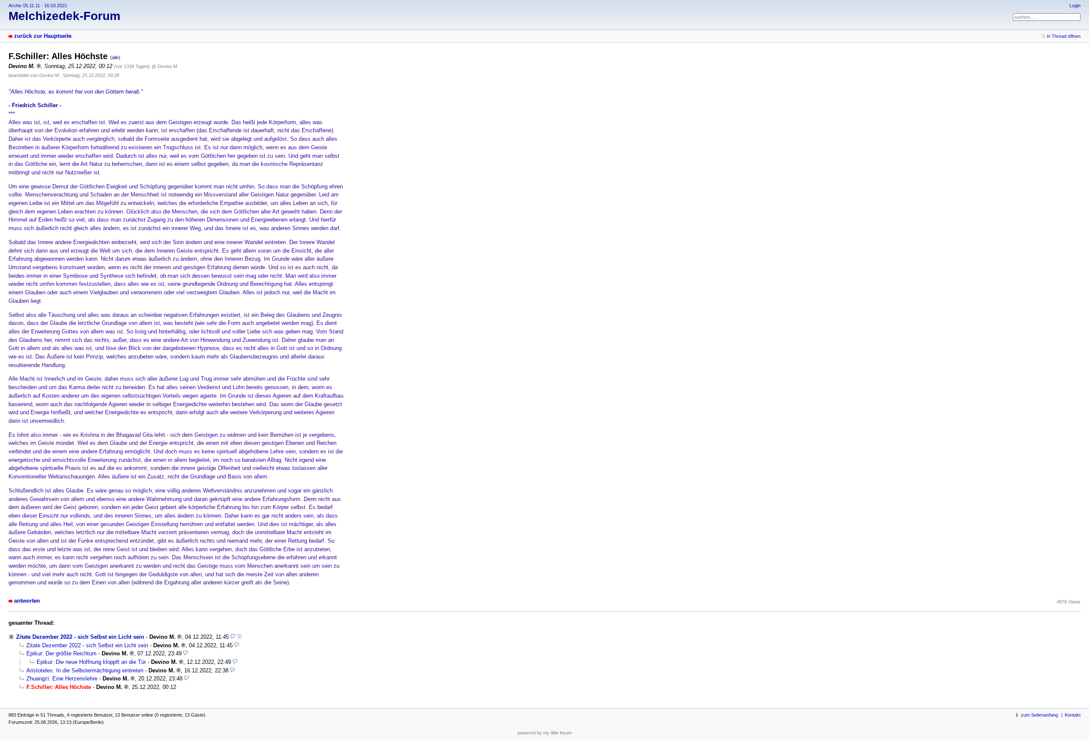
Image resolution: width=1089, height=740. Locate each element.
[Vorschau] (233, 637)
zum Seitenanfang (1039, 714)
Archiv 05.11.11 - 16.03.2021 (38, 5)
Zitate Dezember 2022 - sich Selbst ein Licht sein (80, 637)
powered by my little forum (545, 732)
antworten (27, 601)
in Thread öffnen (1063, 36)
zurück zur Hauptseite (42, 36)
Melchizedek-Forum (64, 16)
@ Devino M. (164, 66)
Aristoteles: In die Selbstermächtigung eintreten (84, 670)
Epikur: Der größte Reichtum (61, 653)
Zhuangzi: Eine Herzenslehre (61, 678)
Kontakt (1072, 714)
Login (1074, 5)
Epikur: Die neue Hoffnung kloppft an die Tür (91, 662)
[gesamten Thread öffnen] (239, 637)
